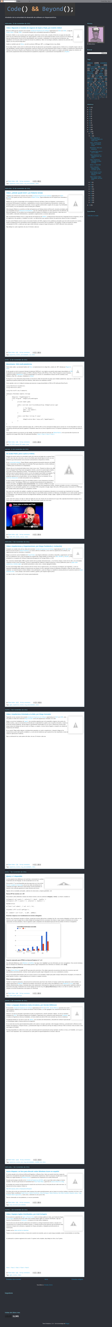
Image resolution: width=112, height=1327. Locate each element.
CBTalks (90, 96)
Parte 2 (44, 434)
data (100, 96)
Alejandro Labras (73, 1193)
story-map (93, 98)
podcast (98, 89)
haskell (103, 90)
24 (90, 109)
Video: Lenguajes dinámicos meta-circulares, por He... (95, 168)
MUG (59, 30)
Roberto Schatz (35, 197)
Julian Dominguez (44, 1193)
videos (37, 183)
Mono (30, 367)
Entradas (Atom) (48, 1285)
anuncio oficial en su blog (57, 1181)
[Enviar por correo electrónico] (33, 181)
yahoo (88, 92)
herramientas (99, 75)
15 (90, 123)
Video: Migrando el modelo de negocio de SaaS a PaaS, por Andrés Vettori (34, 28)
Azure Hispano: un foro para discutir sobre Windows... (96, 173)
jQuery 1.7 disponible (14, 876)
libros (89, 77)
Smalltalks (65, 1015)
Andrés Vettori (9, 32)
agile (99, 68)
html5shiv (31, 963)
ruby (101, 70)
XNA (71, 371)
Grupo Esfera (31, 555)
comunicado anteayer (15, 462)
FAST (15, 1015)
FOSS (13, 444)
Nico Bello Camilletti (64, 1193)
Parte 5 (27, 1267)
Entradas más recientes (13, 1279)
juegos (23, 444)
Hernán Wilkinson (54, 1007)
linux (106, 86)
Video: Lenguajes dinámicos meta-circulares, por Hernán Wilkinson (31, 1005)
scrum (89, 75)
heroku (104, 96)
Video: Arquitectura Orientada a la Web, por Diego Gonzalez (28, 714)
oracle (100, 97)
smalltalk (37, 1162)
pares (97, 84)
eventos (22, 183)
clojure (97, 90)
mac (96, 82)
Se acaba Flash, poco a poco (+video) (20, 454)
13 (90, 127)
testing (101, 86)
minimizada (19, 885)
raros (105, 81)
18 (90, 116)
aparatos (103, 92)
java (22, 1162)
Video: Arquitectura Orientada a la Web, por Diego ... (95, 161)
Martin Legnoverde (16, 1194)
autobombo (90, 93)
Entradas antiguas (77, 1279)
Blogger (67, 1323)
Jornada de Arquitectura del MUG (34, 1180)
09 (91, 184)
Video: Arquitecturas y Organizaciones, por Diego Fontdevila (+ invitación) (34, 546)
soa (30, 354)
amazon (95, 96)
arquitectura (12, 183)
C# (10, 444)
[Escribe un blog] (35, 181)
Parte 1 (39, 434)
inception (99, 81)
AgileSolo (95, 92)
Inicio (46, 1279)
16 (90, 120)
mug (25, 183)
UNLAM (66, 556)
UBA (57, 556)
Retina (22, 44)
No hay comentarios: (25, 181)
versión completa (11, 885)
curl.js (71, 983)
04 (91, 195)
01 (91, 202)
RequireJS (65, 983)
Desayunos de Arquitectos (26, 210)
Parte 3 (48, 434)
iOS (20, 444)
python (101, 73)
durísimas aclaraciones (12, 477)
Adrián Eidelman (54, 1193)
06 (91, 191)
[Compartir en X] (37, 181)
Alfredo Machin (57, 432)
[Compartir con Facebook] (38, 181)
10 (91, 182)
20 (90, 114)
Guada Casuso (25, 1193)
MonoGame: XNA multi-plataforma (19, 364)
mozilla (103, 88)
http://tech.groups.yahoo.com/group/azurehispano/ (19, 1188)
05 (91, 193)
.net (106, 68)
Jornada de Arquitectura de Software (40, 30)
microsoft (15, 1205)
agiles (10, 705)
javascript (19, 995)
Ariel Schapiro (9, 1218)
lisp (91, 97)
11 (90, 131)
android (103, 84)
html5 (10, 537)
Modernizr (25, 963)
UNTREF (61, 556)
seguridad (104, 89)
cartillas (91, 90)
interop (17, 444)
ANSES (44, 216)
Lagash (26, 721)
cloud (17, 183)
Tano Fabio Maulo (39, 1181)
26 (90, 107)
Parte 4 (52, 434)
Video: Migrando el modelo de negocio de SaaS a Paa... (96, 139)
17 (90, 118)
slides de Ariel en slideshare (21, 1230)
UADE (64, 30)
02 (91, 200)
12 (90, 129)
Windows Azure (26, 1177)
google (98, 78)
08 (91, 186)
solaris (88, 98)
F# (95, 88)
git (93, 84)
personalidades (31, 183)
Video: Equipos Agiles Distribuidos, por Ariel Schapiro (26, 1214)
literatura (95, 97)
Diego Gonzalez (29, 718)
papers (90, 88)
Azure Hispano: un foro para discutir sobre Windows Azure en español (32, 1171)
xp (97, 98)
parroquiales (90, 89)
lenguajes (90, 73)
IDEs (88, 84)
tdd (41, 1162)
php (102, 94)
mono (27, 444)
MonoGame (20, 374)
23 (90, 111)
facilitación (90, 80)
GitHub (31, 376)
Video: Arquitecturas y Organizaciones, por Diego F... (96, 156)
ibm (88, 97)
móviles (18, 537)
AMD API (20, 983)
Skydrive (67, 51)
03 (91, 198)
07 (91, 189)
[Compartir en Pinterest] (40, 181)
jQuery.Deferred (15, 970)
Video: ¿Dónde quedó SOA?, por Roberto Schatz (24, 193)
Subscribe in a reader (93, 215)
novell (90, 94)
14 (90, 125)
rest (105, 97)
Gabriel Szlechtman (34, 1193)
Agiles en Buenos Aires (28, 1217)
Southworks (24, 1220)
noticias (22, 537)
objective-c (96, 94)
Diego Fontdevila (24, 550)
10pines (31, 1019)
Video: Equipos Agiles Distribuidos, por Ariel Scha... (96, 178)
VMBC (20, 32)
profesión (101, 80)
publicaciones (101, 85)
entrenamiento (98, 93)
